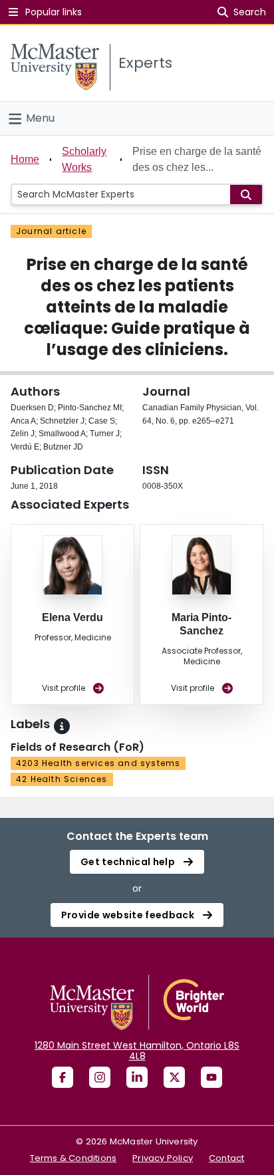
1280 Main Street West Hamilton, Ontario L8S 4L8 (137, 1050)
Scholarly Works (84, 159)
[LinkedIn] (137, 1077)
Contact (226, 1158)
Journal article (51, 231)
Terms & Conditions (73, 1158)
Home (25, 159)
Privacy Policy (162, 1158)
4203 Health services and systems (98, 763)
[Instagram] (99, 1077)
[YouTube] (211, 1077)
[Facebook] (62, 1077)
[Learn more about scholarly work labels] (62, 726)
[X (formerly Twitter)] (174, 1077)
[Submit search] (246, 194)
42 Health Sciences (62, 779)
